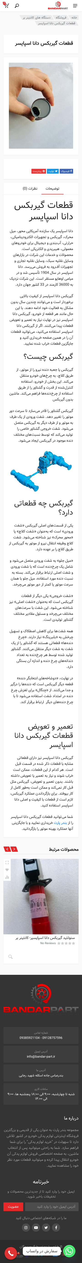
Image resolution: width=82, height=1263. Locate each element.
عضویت (13, 1206)
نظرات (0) (30, 188)
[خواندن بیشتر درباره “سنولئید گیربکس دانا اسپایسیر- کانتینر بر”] (10, 957)
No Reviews (48, 943)
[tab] (52, 188)
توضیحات (52, 188)
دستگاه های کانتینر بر (37, 17)
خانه (74, 17)
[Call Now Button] (11, 1253)
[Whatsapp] (69, 1251)
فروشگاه (61, 17)
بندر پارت (61, 823)
